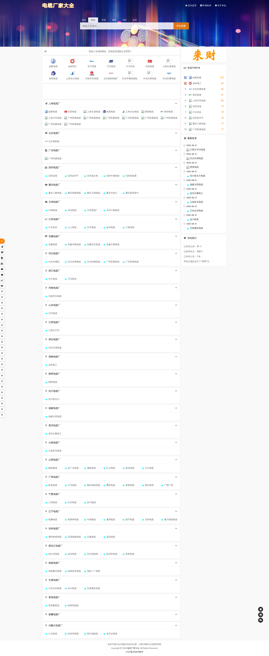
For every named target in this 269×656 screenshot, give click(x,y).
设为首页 (191, 5)
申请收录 (206, 5)
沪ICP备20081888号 (134, 652)
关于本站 (221, 5)
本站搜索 (181, 25)
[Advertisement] (110, 91)
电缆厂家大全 (133, 648)
